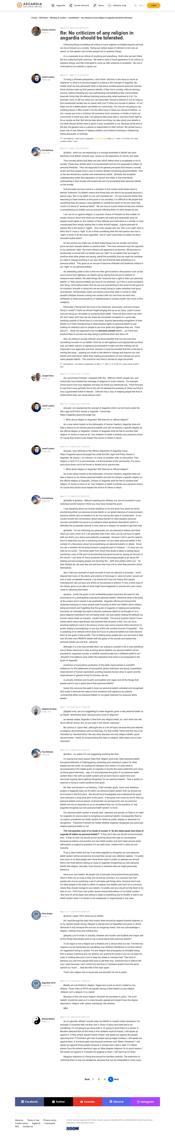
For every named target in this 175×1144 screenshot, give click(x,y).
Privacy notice (49, 1120)
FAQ (17, 1126)
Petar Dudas (47, 913)
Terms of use (33, 1120)
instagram (147, 1101)
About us (19, 1120)
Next (116, 1079)
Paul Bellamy (47, 150)
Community (49, 1123)
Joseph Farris (48, 376)
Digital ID (36, 1123)
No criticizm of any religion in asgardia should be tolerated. (107, 18)
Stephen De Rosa (49, 709)
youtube (89, 1101)
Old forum (43, 18)
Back (87, 1079)
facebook (31, 1101)
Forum (34, 18)
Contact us (28, 1126)
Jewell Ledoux (48, 77)
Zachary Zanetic (49, 30)
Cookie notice (21, 1123)
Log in (153, 5)
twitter (60, 1101)
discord (118, 1101)
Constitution (73, 18)
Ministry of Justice (58, 18)
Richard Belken (48, 1019)
